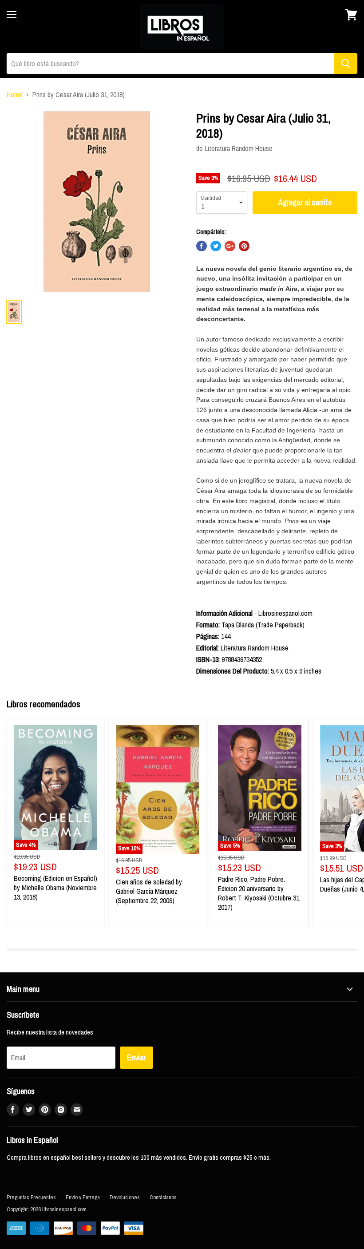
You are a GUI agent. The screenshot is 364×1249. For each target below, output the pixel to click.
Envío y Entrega (83, 1197)
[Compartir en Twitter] (215, 246)
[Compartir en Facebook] (201, 246)
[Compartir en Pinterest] (244, 246)
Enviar (136, 1057)
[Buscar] (345, 63)
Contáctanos (163, 1197)
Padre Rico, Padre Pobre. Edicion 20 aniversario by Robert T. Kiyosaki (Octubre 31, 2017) (259, 893)
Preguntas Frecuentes (31, 1197)
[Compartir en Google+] (230, 246)
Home (15, 95)
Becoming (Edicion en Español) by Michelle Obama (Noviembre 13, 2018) (55, 887)
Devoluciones (125, 1197)
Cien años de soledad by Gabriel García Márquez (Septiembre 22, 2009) (149, 891)
